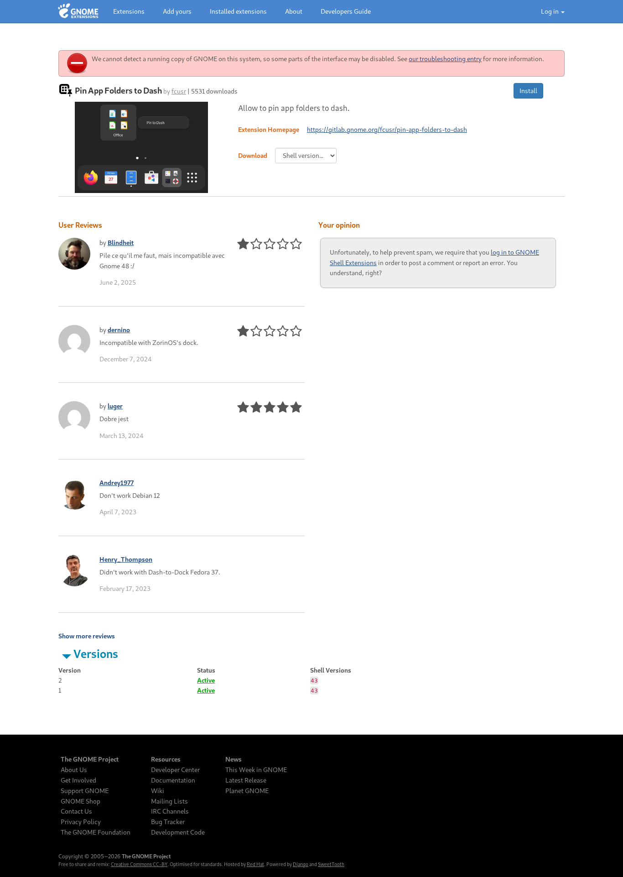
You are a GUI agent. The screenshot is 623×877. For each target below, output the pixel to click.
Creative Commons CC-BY (139, 864)
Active (206, 680)
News (233, 759)
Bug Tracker (168, 821)
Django (300, 864)
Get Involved (78, 780)
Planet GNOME (247, 790)
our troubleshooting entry (445, 59)
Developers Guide (346, 11)
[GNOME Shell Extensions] (78, 11)
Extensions (129, 11)
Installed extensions (238, 11)
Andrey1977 (116, 482)
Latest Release (245, 780)
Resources (166, 759)
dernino (119, 330)
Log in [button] (550, 11)
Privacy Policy (81, 821)
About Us (74, 769)
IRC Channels (170, 811)
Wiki (157, 790)
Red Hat (255, 864)
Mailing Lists (169, 801)
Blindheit (121, 242)
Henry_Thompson (125, 559)
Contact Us (76, 811)
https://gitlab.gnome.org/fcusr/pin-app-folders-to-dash (387, 129)
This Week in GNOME (256, 769)
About (293, 11)
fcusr (178, 91)
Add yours (177, 11)
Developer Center (175, 769)
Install (528, 90)
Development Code (178, 832)
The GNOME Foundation (95, 832)
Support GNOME (85, 790)
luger (115, 406)
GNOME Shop (80, 801)
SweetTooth (331, 864)
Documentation (173, 780)
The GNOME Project (90, 759)
